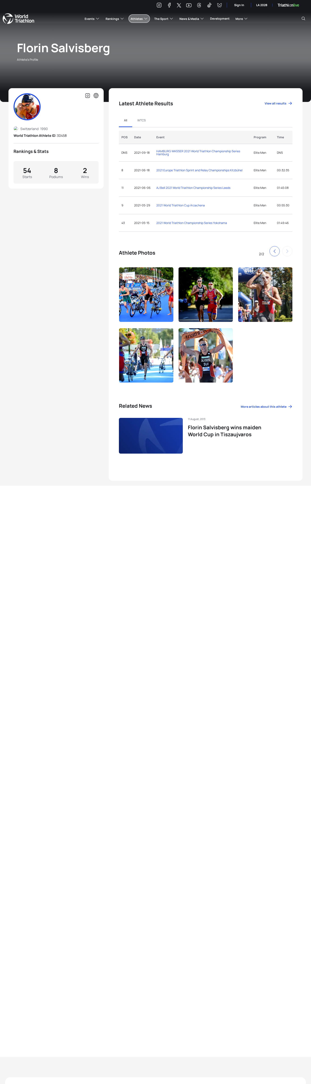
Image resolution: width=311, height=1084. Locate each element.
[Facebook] (169, 6)
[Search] (303, 19)
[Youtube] (188, 5)
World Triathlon (18, 18)
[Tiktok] (209, 6)
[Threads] (199, 6)
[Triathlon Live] (288, 5)
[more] (130, 295)
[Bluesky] (219, 6)
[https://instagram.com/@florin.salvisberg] (87, 95)
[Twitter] (179, 6)
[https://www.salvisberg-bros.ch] (96, 95)
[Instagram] (159, 6)
